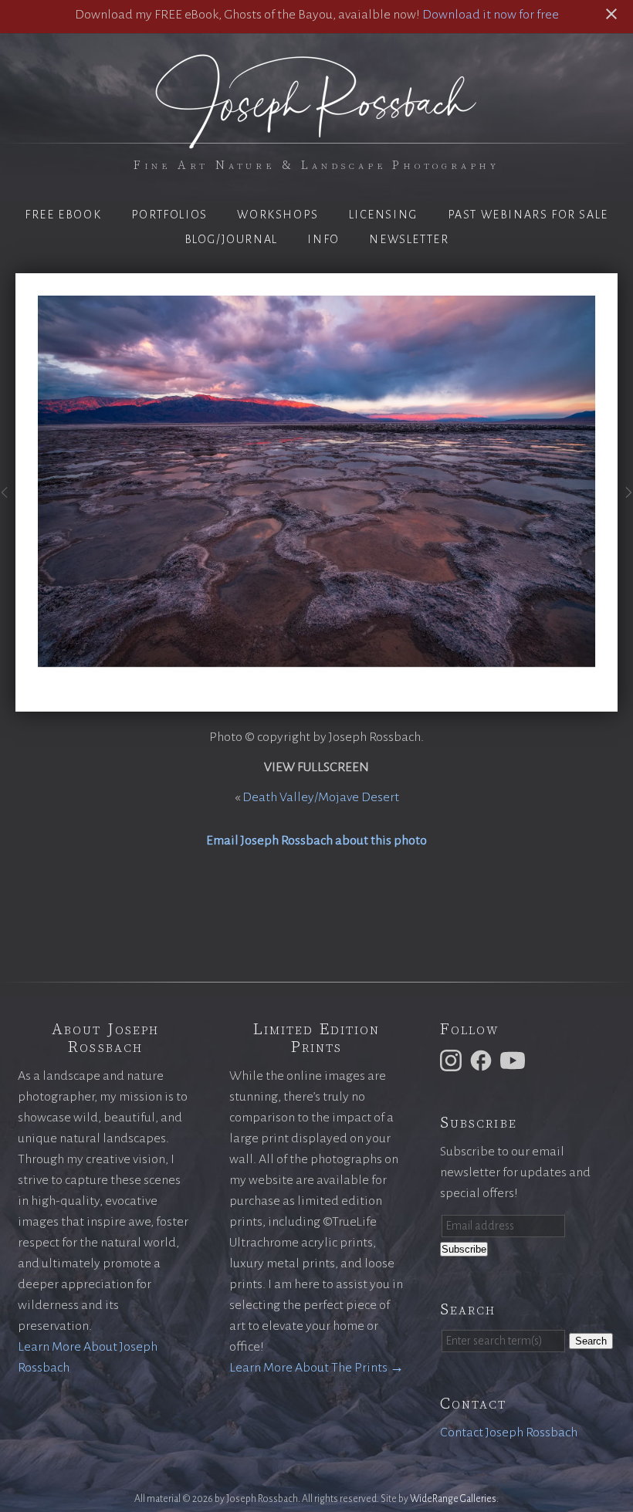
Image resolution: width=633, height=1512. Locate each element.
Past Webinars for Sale (528, 214)
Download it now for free (490, 15)
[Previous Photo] (7, 501)
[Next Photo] (625, 501)
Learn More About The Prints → (316, 1368)
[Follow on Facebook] (483, 1060)
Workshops (277, 214)
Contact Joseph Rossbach (508, 1432)
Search (591, 1341)
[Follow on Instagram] (453, 1060)
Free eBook (63, 214)
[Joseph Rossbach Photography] (316, 140)
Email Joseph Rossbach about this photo (316, 840)
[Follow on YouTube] (515, 1060)
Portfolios (169, 214)
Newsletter (409, 239)
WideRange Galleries (453, 1498)
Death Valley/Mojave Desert (320, 797)
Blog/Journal (231, 239)
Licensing (383, 214)
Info (323, 239)
